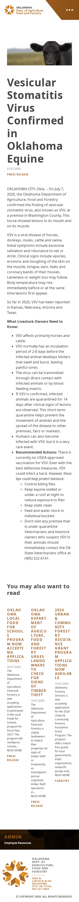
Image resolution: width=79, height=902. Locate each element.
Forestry (62, 781)
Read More (14, 750)
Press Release (18, 174)
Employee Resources (17, 843)
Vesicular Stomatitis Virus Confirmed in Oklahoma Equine (35, 120)
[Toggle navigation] (69, 10)
